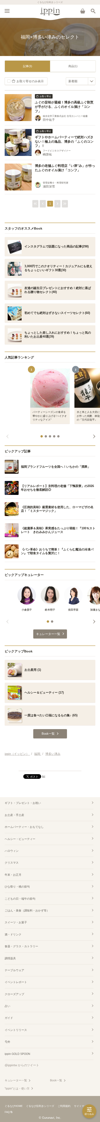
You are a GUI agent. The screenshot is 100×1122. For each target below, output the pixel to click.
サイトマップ (81, 1106)
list (43, 776)
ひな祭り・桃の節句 (17, 886)
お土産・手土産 (14, 815)
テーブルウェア (14, 970)
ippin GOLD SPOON (17, 1054)
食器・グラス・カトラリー (21, 946)
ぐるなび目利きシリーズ (40, 1106)
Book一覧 (56, 1080)
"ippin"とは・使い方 (17, 1088)
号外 (7, 1041)
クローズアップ (14, 994)
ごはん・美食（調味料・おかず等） (27, 910)
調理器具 (10, 958)
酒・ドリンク (13, 934)
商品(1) (72, 66)
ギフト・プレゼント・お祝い (23, 803)
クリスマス (12, 862)
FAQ (7, 1112)
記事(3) (27, 66)
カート (82, 11)
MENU (7, 11)
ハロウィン (12, 850)
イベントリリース (16, 1030)
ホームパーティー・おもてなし (24, 827)
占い (7, 1006)
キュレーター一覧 (16, 1080)
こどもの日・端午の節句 (20, 898)
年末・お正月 (13, 874)
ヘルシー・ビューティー (20, 839)
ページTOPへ (50, 765)
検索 (93, 11)
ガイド (9, 1018)
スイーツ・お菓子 (16, 922)
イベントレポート (16, 982)
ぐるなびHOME (14, 1106)
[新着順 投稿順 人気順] (80, 81)
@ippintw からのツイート (22, 1065)
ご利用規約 (64, 1106)
